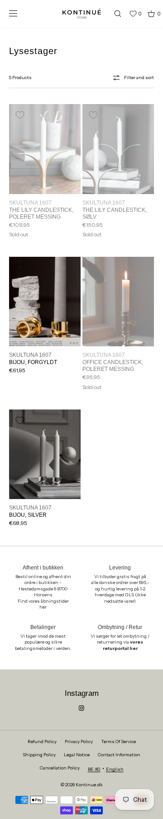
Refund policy (42, 741)
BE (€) (94, 769)
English (115, 769)
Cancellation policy (60, 768)
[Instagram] (81, 708)
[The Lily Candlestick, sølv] (118, 149)
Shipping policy (39, 755)
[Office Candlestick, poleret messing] (118, 302)
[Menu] (20, 13)
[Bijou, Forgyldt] (45, 302)
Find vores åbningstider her (43, 604)
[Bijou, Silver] (45, 454)
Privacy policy (79, 741)
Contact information (119, 755)
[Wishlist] (126, 13)
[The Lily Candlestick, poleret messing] (45, 149)
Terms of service (118, 741)
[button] (114, 13)
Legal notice (77, 755)
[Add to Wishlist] (20, 115)
